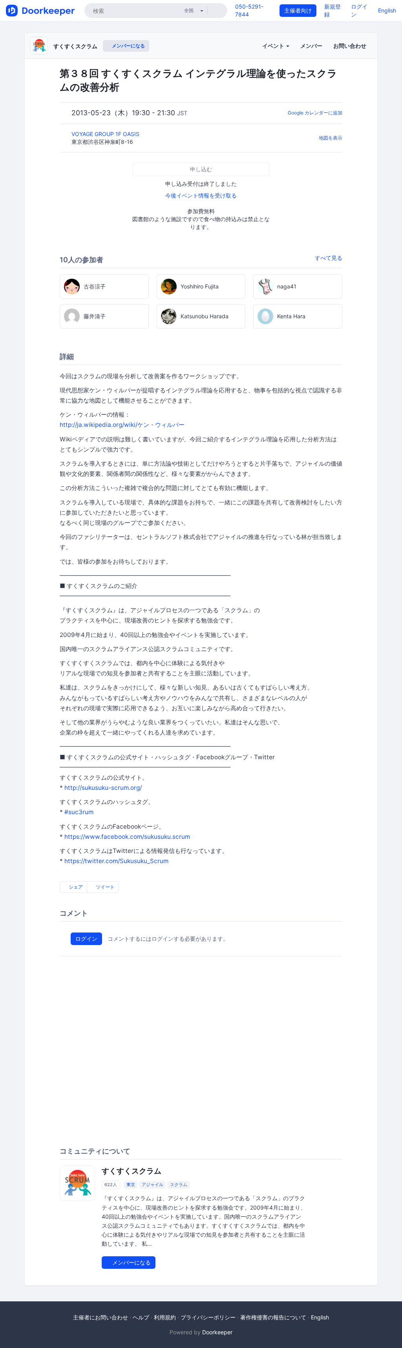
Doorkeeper (217, 1332)
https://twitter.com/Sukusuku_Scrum (116, 861)
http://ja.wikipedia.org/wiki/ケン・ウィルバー (122, 424)
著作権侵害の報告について (273, 1317)
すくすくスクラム (75, 46)
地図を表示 (330, 138)
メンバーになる (128, 46)
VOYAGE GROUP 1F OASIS (106, 134)
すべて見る (328, 257)
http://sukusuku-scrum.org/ (103, 787)
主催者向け (298, 10)
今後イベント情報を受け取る (201, 195)
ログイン (86, 938)
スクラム (178, 1184)
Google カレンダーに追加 (315, 113)
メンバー (311, 45)
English (387, 10)
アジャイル (152, 1184)
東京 (130, 1184)
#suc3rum (78, 812)
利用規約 (165, 1317)
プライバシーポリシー (208, 1317)
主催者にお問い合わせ (100, 1317)
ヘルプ (141, 1317)
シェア (75, 887)
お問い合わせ (349, 45)
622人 (110, 1184)
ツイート (105, 887)
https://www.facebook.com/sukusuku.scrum (127, 836)
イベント (273, 45)
